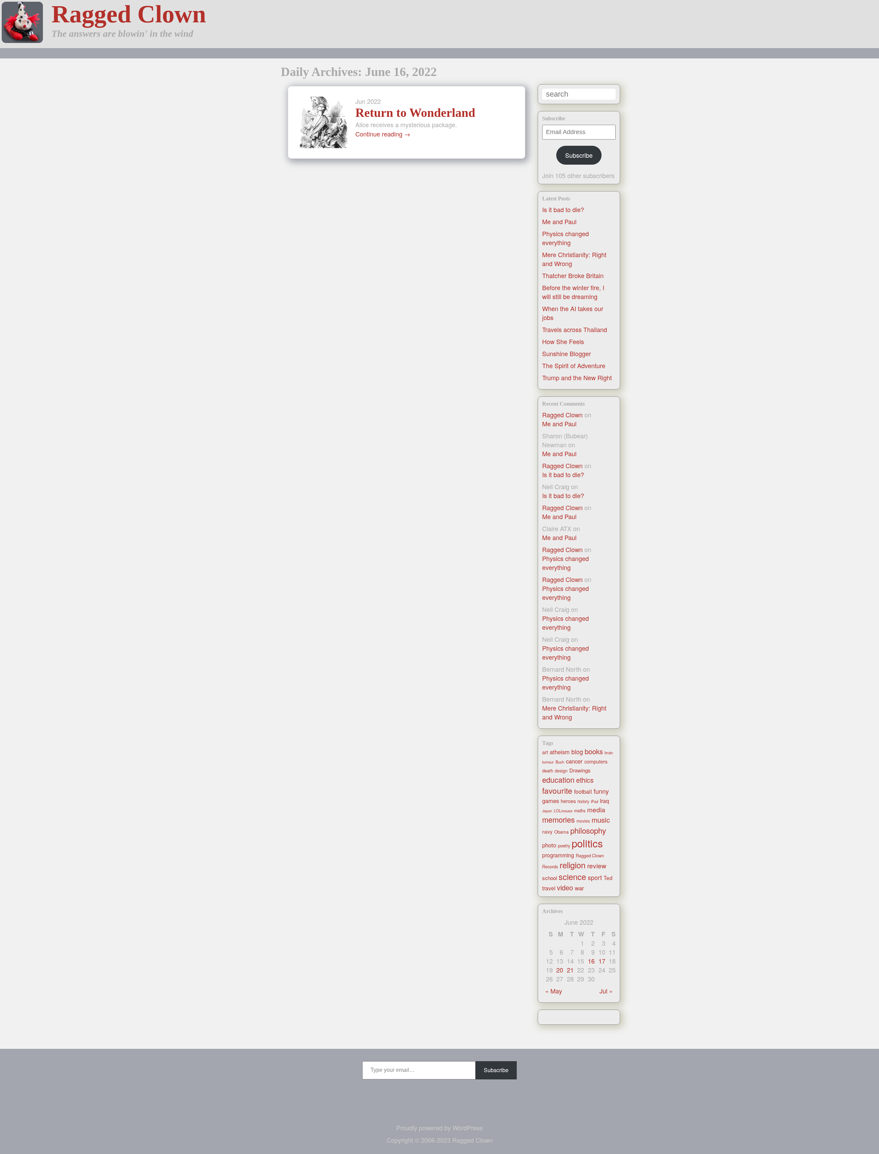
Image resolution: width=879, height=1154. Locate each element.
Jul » (606, 990)
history (583, 801)
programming (558, 855)
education (558, 779)
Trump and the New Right (577, 377)
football (583, 791)
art (545, 752)
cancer (574, 761)
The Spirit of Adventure (573, 365)
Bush (560, 762)
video (565, 887)
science (572, 876)
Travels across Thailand (574, 329)
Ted (608, 877)
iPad (594, 801)
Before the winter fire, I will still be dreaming (573, 292)
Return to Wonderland (415, 113)
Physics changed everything (565, 238)
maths (579, 810)
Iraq (604, 800)
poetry (564, 845)
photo (549, 845)
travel (548, 888)
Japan (547, 810)
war (579, 888)
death (547, 770)
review (596, 865)
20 (559, 969)
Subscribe (579, 155)
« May (553, 990)
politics (587, 843)
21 (570, 969)
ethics (585, 780)
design (561, 771)
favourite (557, 790)
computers (595, 761)
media (596, 809)
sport (595, 877)
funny (601, 791)
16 (591, 960)
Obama (561, 831)
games (550, 800)
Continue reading (382, 133)
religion (572, 865)
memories (558, 819)
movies (583, 821)
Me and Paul (559, 221)
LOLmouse (563, 810)
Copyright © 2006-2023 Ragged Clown (440, 1139)
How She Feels (563, 341)
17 (601, 960)
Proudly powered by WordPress (439, 1127)
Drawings (580, 770)
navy (547, 831)
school (549, 877)
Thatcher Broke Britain (573, 275)
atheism (560, 752)
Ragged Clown (129, 14)
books (594, 751)
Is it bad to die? (563, 209)
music (601, 819)
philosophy (588, 830)
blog (577, 751)
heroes (568, 801)
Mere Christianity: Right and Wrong (574, 712)
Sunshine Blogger (566, 353)
